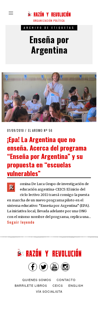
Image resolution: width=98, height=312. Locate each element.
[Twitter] (43, 267)
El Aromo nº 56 (40, 130)
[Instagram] (65, 267)
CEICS (58, 285)
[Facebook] (32, 267)
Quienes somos (36, 279)
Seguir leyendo (21, 222)
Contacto (66, 279)
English (75, 285)
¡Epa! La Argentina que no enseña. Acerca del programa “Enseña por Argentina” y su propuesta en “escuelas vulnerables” (47, 156)
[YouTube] (54, 267)
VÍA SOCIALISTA (49, 291)
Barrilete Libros (31, 285)
